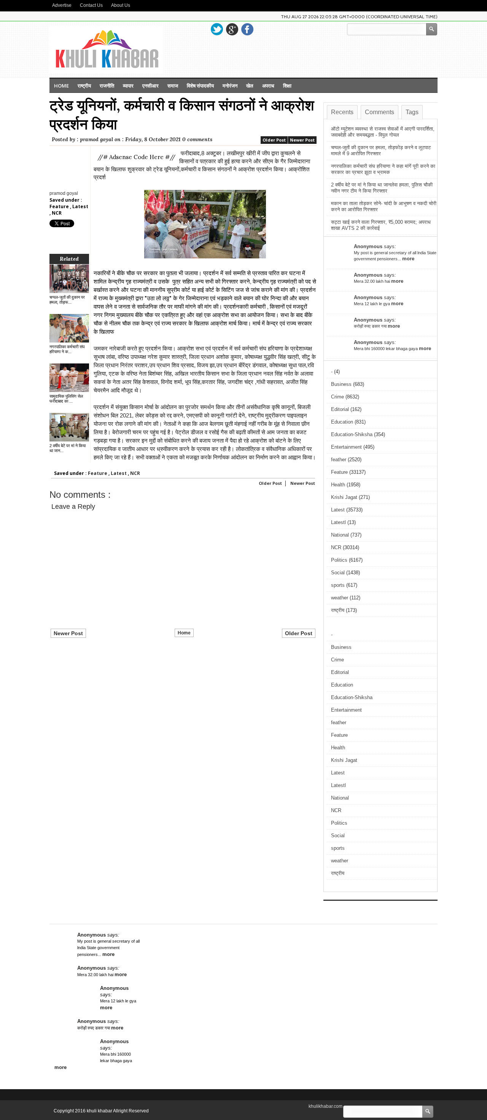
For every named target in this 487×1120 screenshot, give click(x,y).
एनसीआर (150, 85)
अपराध (268, 85)
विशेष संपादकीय (200, 85)
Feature (59, 206)
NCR (57, 213)
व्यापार (128, 85)
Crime (337, 397)
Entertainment (346, 447)
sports (338, 585)
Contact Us (91, 5)
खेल (249, 85)
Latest (80, 206)
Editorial (340, 409)
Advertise (62, 5)
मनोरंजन (230, 85)
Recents (342, 112)
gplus (232, 29)
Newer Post (302, 140)
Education (342, 422)
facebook (247, 29)
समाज (172, 85)
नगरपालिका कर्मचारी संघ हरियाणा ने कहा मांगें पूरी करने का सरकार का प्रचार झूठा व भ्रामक (383, 169)
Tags (412, 112)
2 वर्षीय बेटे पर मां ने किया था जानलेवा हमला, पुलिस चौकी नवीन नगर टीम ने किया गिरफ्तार (382, 188)
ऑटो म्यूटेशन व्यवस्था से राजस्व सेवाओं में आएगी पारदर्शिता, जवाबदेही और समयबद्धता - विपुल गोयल (382, 132)
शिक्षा (287, 85)
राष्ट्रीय (84, 85)
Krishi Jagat (344, 497)
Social (338, 572)
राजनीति (107, 85)
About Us (120, 5)
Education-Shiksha (351, 434)
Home (61, 85)
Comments (379, 112)
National (340, 535)
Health (338, 485)
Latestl (338, 522)
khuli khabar (100, 1111)
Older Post (274, 140)
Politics (339, 560)
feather (338, 459)
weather (339, 598)
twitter (216, 29)
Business (341, 384)
